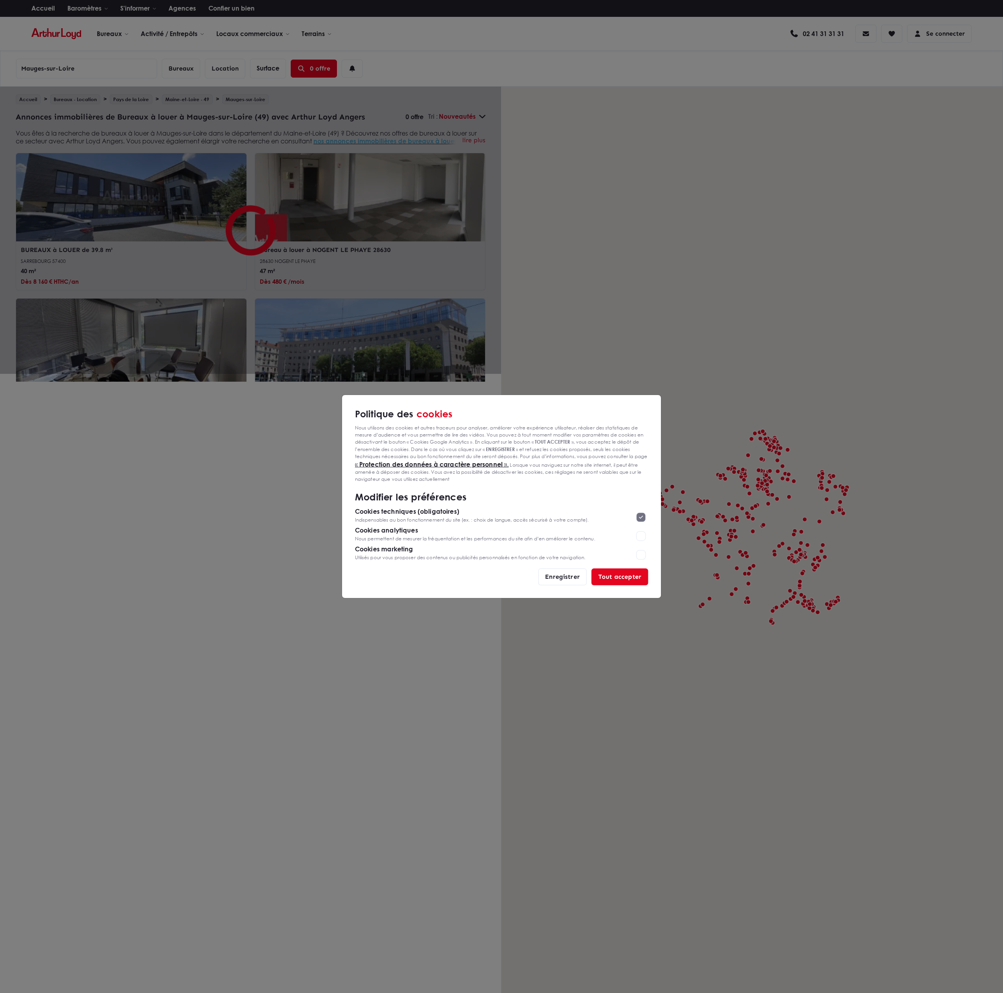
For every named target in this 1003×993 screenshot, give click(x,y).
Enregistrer (562, 576)
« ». (432, 464)
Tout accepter (619, 576)
